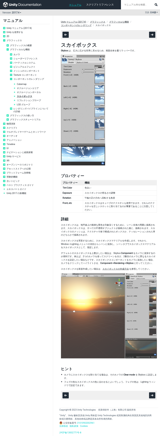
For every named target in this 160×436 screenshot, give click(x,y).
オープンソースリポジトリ (20, 164)
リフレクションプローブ (29, 100)
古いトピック (13, 181)
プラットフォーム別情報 (19, 172)
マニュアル (75, 5)
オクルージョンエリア (28, 88)
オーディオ (12, 136)
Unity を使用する (15, 32)
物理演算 (11, 123)
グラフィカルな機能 (20, 49)
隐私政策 (74, 426)
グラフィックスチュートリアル (25, 119)
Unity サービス (14, 156)
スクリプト (12, 128)
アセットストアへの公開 (19, 168)
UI (7, 148)
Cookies (84, 426)
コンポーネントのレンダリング (28, 79)
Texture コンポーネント (25, 75)
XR (8, 160)
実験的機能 (12, 177)
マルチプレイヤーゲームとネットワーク (26, 132)
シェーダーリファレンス (25, 58)
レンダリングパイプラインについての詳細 (30, 110)
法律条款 (63, 426)
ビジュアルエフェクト (24, 67)
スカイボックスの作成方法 (115, 269)
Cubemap (22, 84)
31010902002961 (86, 423)
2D (8, 36)
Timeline (11, 144)
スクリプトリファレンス (100, 4)
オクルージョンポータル (29, 92)
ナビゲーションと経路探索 (20, 152)
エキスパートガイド (16, 189)
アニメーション (14, 140)
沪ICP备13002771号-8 (70, 432)
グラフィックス (14, 40)
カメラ (16, 54)
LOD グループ (23, 104)
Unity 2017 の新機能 (16, 193)
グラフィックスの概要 (21, 45)
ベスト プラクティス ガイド (20, 185)
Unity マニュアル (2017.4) (19, 28)
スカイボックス (24, 96)
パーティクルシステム (24, 62)
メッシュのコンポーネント (26, 71)
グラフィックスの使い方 (22, 115)
